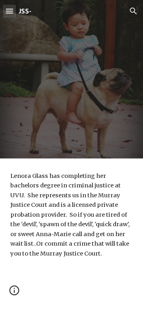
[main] (71, 214)
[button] (9, 11)
